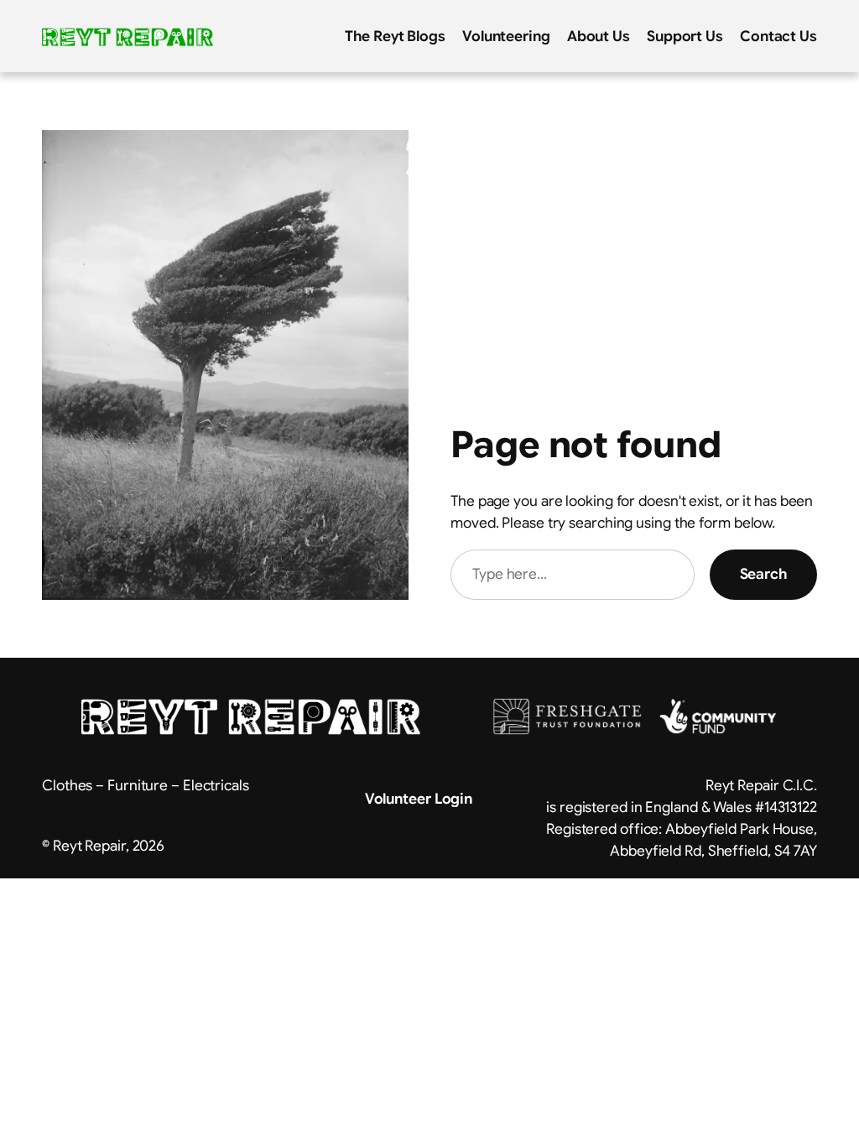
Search (763, 574)
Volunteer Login (419, 798)
